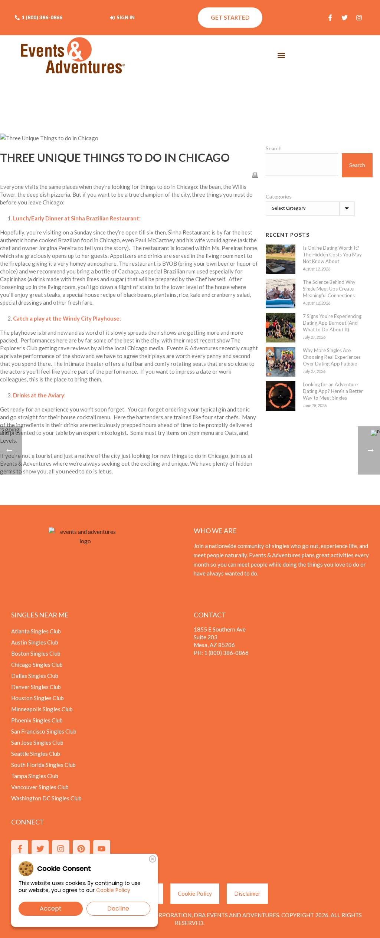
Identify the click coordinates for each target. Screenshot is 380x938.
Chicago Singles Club (37, 664)
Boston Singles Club (35, 653)
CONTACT (210, 615)
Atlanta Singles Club (36, 631)
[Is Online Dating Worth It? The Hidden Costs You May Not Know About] (280, 259)
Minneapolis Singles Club (42, 709)
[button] (281, 55)
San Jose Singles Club (37, 742)
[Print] (255, 174)
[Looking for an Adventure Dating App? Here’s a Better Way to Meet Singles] (280, 396)
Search (274, 148)
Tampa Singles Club (34, 776)
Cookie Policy (113, 890)
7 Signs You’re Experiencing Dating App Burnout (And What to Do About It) (332, 322)
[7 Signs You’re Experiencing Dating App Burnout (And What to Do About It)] (280, 327)
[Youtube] (101, 848)
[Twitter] (344, 18)
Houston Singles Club (37, 698)
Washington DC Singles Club (46, 798)
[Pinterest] (81, 848)
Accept (51, 908)
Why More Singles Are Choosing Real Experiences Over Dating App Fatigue (332, 357)
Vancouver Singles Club (40, 787)
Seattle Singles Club (35, 753)
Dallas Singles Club (34, 675)
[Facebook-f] (330, 18)
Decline (118, 908)
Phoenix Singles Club (37, 720)
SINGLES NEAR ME (40, 615)
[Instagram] (359, 18)
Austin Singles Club (34, 642)
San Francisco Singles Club (43, 731)
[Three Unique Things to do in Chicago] (129, 138)
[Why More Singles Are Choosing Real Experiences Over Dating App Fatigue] (280, 362)
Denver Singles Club (36, 686)
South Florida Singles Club (43, 764)
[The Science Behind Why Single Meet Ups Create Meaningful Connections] (280, 293)
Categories (279, 196)
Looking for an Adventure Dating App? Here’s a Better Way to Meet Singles (333, 391)
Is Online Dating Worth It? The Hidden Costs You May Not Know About (332, 254)
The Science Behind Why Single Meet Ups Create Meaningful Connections (329, 288)
